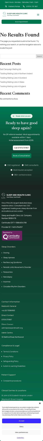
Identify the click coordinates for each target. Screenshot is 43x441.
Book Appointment (21, 22)
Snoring (6, 253)
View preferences (21, 432)
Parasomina (8, 272)
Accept (21, 421)
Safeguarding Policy (10, 361)
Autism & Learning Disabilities (14, 366)
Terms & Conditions (10, 351)
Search (39, 56)
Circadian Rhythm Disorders (14, 286)
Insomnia (6, 282)
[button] (40, 403)
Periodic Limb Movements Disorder (17, 267)
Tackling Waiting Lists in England (13, 86)
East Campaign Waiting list (10, 69)
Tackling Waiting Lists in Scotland (13, 78)
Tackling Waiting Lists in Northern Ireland (16, 73)
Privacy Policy (8, 356)
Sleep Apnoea (9, 257)
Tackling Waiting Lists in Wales (12, 82)
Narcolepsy (7, 277)
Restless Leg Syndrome (12, 262)
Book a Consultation (21, 155)
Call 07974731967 (21, 148)
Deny (21, 426)
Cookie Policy (20, 438)
